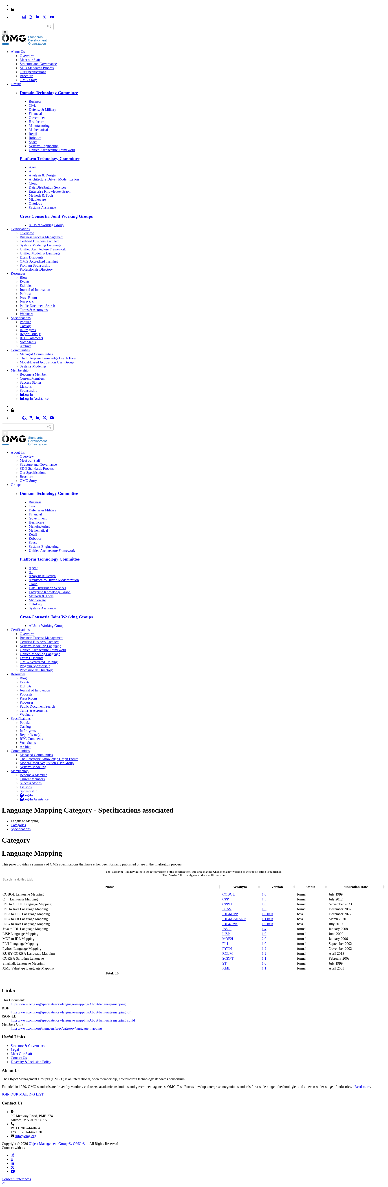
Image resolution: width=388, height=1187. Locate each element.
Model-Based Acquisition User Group (47, 362)
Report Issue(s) (30, 334)
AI (31, 171)
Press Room (28, 298)
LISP (226, 934)
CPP (225, 899)
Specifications (21, 318)
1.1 (264, 958)
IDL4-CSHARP (234, 919)
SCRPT (228, 958)
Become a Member (33, 374)
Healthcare (36, 122)
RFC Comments (31, 338)
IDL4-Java (230, 924)
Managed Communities (36, 354)
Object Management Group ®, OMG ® (57, 1144)
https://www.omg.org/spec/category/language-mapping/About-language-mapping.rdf (70, 1012)
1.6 (264, 904)
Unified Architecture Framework (52, 150)
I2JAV (226, 909)
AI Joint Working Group (46, 225)
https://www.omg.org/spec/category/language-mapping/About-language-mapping (68, 1004)
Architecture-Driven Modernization (54, 179)
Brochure (26, 76)
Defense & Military (42, 109)
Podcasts (26, 294)
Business (35, 101)
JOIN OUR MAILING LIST (23, 1094)
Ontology (35, 203)
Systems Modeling (33, 366)
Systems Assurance (42, 207)
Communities (20, 350)
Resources (18, 273)
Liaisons (26, 386)
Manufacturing (39, 126)
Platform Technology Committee (49, 158)
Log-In (28, 394)
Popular (25, 322)
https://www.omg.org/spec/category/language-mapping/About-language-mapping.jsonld (73, 1020)
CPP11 (227, 904)
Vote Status (28, 342)
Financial (35, 113)
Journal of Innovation (35, 289)
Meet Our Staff (21, 1054)
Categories (18, 825)
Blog (23, 277)
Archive (25, 346)
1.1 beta (267, 919)
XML (226, 968)
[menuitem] (198, 825)
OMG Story (28, 80)
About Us (18, 52)
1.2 (264, 948)
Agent (33, 167)
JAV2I (226, 929)
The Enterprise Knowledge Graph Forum (49, 358)
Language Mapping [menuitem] (25, 821)
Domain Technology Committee (49, 92)
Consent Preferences (16, 1179)
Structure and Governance (38, 64)
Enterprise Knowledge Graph (50, 191)
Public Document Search (37, 306)
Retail (33, 134)
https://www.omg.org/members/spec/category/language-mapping (56, 1028)
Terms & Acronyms (34, 310)
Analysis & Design (42, 175)
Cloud (33, 183)
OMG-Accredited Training (39, 261)
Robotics (35, 138)
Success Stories (31, 382)
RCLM (227, 953)
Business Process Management (41, 237)
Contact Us (19, 1058)
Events (24, 281)
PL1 (225, 944)
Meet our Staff (30, 60)
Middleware (37, 199)
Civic (32, 105)
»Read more (361, 1087)
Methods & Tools (41, 195)
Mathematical (38, 130)
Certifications (20, 229)
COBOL (228, 894)
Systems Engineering (44, 146)
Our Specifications (33, 72)
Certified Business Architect (39, 241)
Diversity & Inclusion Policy (31, 1062)
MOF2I (227, 939)
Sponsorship (28, 390)
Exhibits (25, 285)
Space (33, 142)
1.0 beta (267, 914)
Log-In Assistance (35, 398)
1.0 (264, 894)
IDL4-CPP (230, 914)
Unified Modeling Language (40, 253)
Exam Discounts (31, 257)
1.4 (264, 929)
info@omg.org (25, 1136)
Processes (26, 302)
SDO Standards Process (37, 68)
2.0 (264, 939)
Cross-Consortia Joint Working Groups (56, 216)
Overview (27, 56)
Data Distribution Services (47, 187)
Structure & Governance (28, 1046)
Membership (20, 370)
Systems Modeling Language (40, 245)
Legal (15, 1050)
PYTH (227, 948)
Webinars (26, 314)
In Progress (28, 330)
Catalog (25, 326)
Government (37, 118)
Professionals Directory (36, 269)
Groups (16, 84)
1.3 (264, 899)
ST (224, 963)
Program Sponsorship (35, 265)
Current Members (32, 378)
